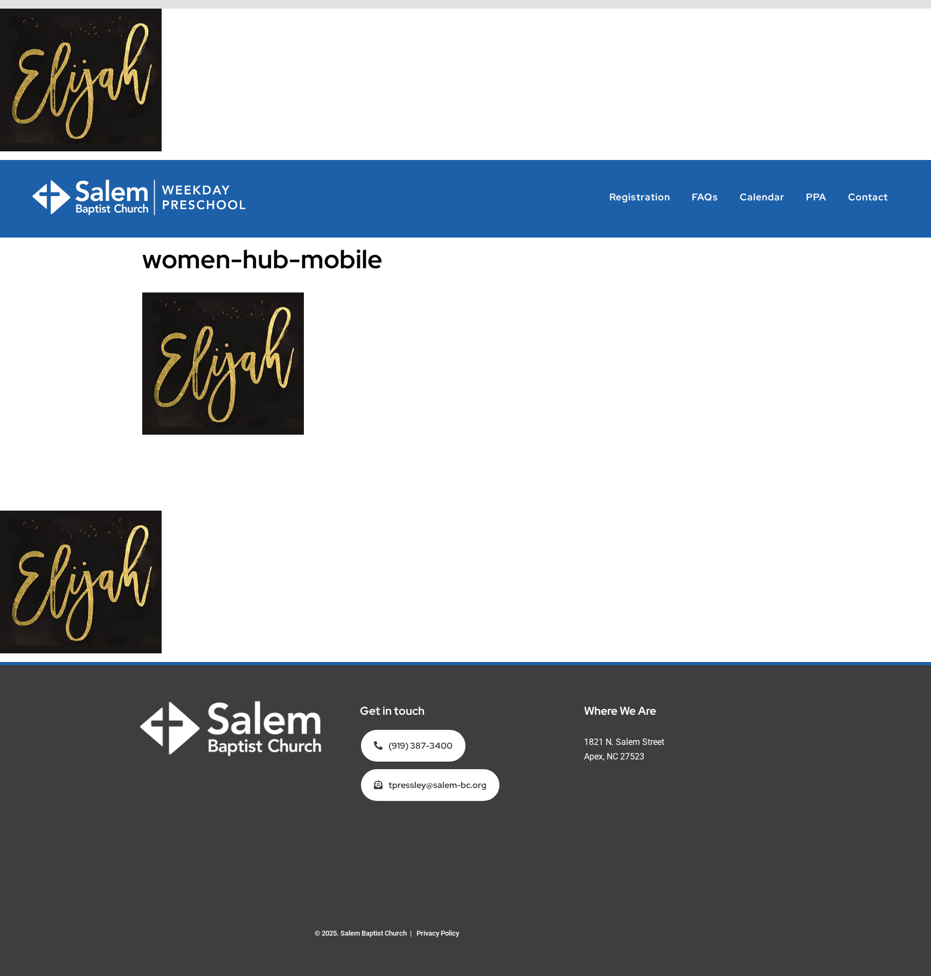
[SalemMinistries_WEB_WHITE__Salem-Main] (231, 704)
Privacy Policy (437, 933)
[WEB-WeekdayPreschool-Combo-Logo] (140, 182)
